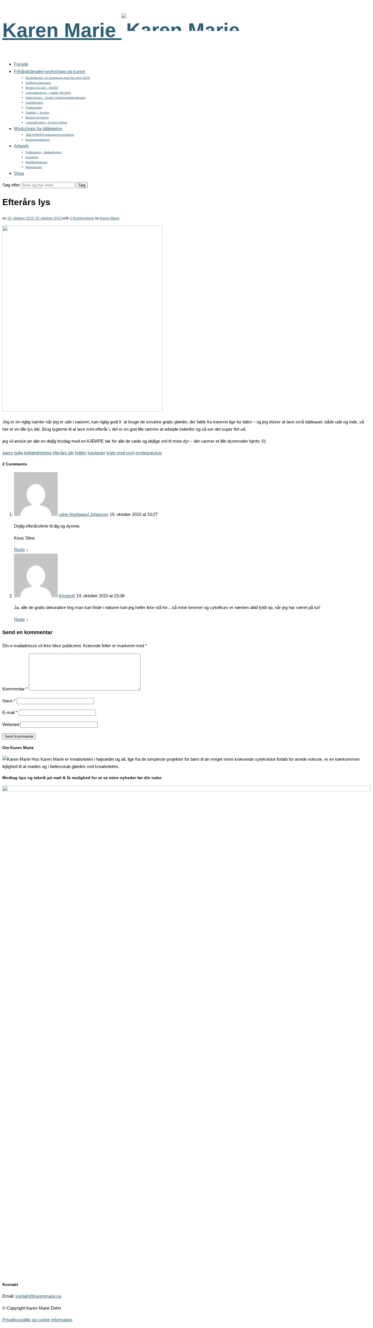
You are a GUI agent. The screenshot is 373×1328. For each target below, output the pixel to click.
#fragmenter (34, 167)
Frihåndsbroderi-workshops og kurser (49, 71)
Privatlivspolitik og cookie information (37, 1319)
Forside (21, 64)
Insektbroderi (34, 102)
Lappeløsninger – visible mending (48, 92)
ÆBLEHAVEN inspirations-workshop (50, 134)
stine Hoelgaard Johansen (83, 514)
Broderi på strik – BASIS (42, 87)
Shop (19, 173)
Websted (10, 724)
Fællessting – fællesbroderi (43, 152)
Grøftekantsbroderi (38, 82)
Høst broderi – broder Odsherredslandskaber (56, 97)
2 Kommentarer (82, 218)
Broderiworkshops (38, 139)
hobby (81, 452)
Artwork (21, 145)
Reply (19, 549)
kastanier (96, 452)
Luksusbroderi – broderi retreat (46, 122)
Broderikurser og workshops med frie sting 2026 (58, 77)
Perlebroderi (34, 107)
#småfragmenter (36, 162)
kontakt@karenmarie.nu (38, 1296)
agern (7, 452)
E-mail (9, 712)
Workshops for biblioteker (38, 128)
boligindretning (37, 452)
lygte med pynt (120, 452)
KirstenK (67, 595)
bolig (18, 452)
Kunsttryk (32, 157)
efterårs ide (63, 452)
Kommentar (15, 688)
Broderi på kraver (37, 117)
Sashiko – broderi (37, 112)
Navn (8, 700)
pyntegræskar (149, 452)
